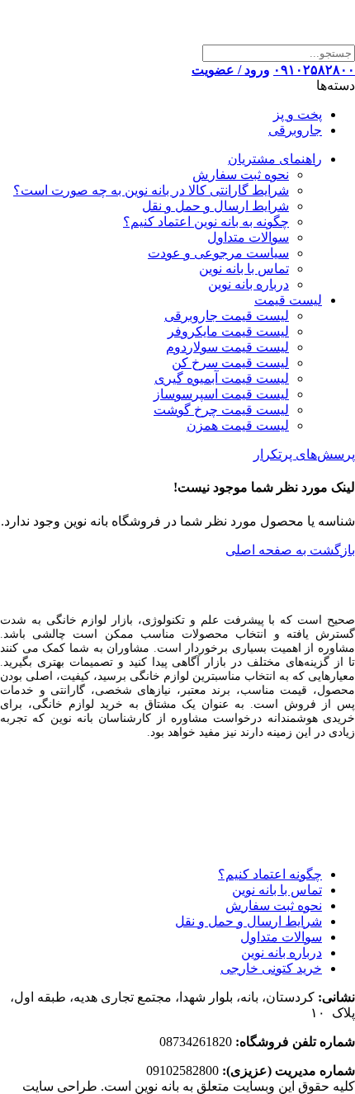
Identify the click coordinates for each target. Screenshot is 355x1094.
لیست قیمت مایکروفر (228, 331)
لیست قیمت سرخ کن (230, 363)
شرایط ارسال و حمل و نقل (215, 206)
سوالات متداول (248, 237)
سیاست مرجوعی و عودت (218, 253)
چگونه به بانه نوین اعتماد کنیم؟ (206, 222)
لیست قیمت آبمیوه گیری (221, 378)
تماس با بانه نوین (244, 269)
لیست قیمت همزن (238, 425)
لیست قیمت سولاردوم (227, 347)
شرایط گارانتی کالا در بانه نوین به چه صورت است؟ (151, 190)
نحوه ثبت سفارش (240, 174)
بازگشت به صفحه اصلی (290, 550)
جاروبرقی (295, 130)
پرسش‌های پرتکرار (304, 454)
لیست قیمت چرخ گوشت (221, 410)
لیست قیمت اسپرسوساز (221, 394)
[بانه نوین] (258, 37)
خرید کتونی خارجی (271, 968)
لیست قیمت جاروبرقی (226, 316)
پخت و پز (297, 114)
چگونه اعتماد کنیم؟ (270, 874)
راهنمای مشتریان (275, 159)
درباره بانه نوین (248, 284)
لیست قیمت (288, 300)
